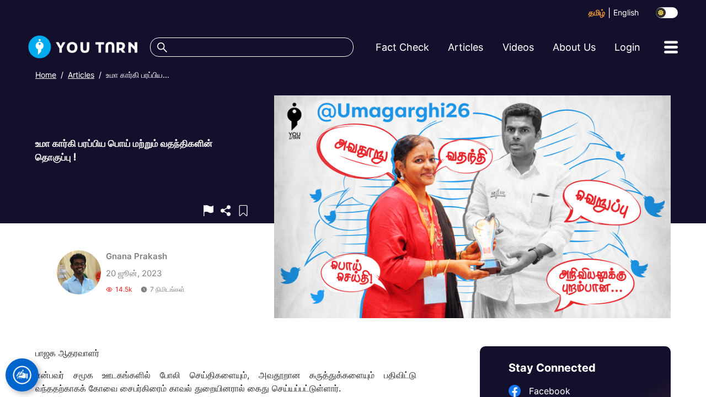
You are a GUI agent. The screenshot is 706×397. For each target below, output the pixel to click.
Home (45, 74)
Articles (81, 74)
